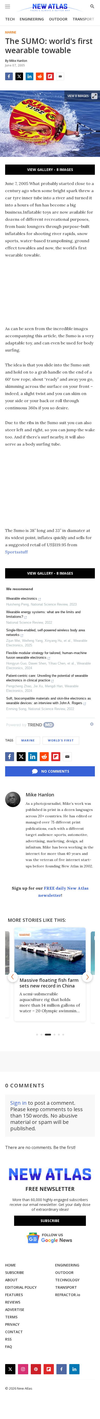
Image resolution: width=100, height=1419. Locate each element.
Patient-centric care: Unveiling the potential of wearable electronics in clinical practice (47, 678)
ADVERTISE (14, 1309)
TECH (10, 19)
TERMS (11, 1317)
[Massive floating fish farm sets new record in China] (50, 951)
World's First (61, 740)
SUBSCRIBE (14, 1272)
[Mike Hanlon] (13, 799)
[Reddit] (40, 76)
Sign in (18, 1102)
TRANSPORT (83, 19)
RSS (8, 1339)
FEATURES (14, 1294)
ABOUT (11, 1279)
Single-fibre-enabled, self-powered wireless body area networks (45, 632)
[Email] (60, 76)
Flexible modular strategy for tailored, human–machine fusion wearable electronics (46, 655)
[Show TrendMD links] (92, 724)
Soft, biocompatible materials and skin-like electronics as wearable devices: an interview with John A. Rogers (48, 700)
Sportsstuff (16, 551)
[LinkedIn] (29, 76)
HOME (10, 1265)
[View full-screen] (94, 96)
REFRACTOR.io (67, 1294)
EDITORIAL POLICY (21, 1287)
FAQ (8, 1346)
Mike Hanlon (40, 795)
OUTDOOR (58, 19)
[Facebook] (9, 76)
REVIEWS (12, 1302)
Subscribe (50, 1220)
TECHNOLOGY (67, 1279)
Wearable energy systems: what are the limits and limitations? (43, 614)
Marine (10, 32)
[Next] (87, 977)
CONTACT (14, 1331)
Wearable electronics (21, 598)
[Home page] (49, 8)
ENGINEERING (32, 19)
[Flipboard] (50, 76)
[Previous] (13, 977)
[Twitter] (19, 76)
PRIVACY (12, 1324)
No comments (55, 771)
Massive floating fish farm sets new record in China (49, 983)
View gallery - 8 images (50, 169)
